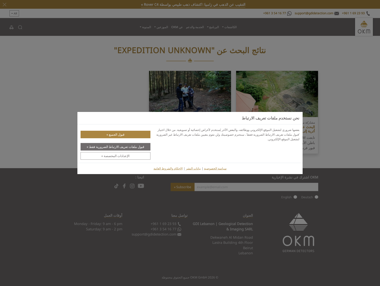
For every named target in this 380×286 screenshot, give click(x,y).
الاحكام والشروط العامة (168, 168)
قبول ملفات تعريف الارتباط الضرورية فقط (116, 147)
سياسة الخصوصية (215, 168)
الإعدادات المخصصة (116, 156)
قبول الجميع (116, 134)
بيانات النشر (193, 168)
